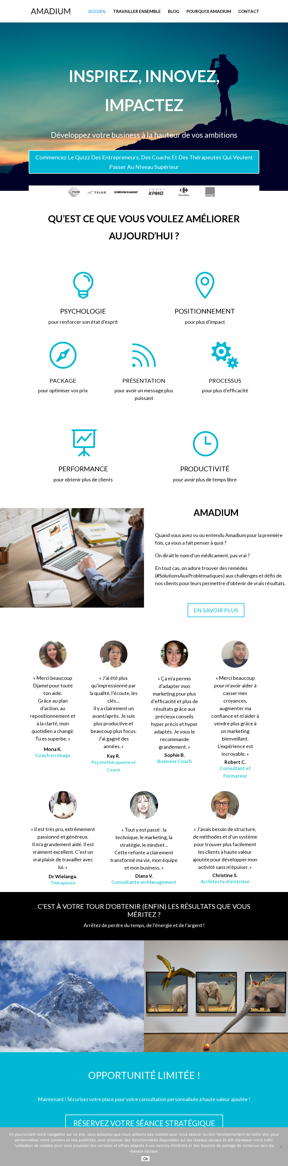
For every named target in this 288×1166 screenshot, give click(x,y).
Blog (173, 11)
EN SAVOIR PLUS (216, 610)
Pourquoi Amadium (208, 11)
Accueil (97, 11)
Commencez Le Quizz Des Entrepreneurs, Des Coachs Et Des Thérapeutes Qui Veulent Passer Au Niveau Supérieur (144, 162)
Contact (248, 11)
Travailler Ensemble (137, 11)
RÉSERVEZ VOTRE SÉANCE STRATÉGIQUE (144, 1123)
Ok (145, 1158)
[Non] (281, 1146)
